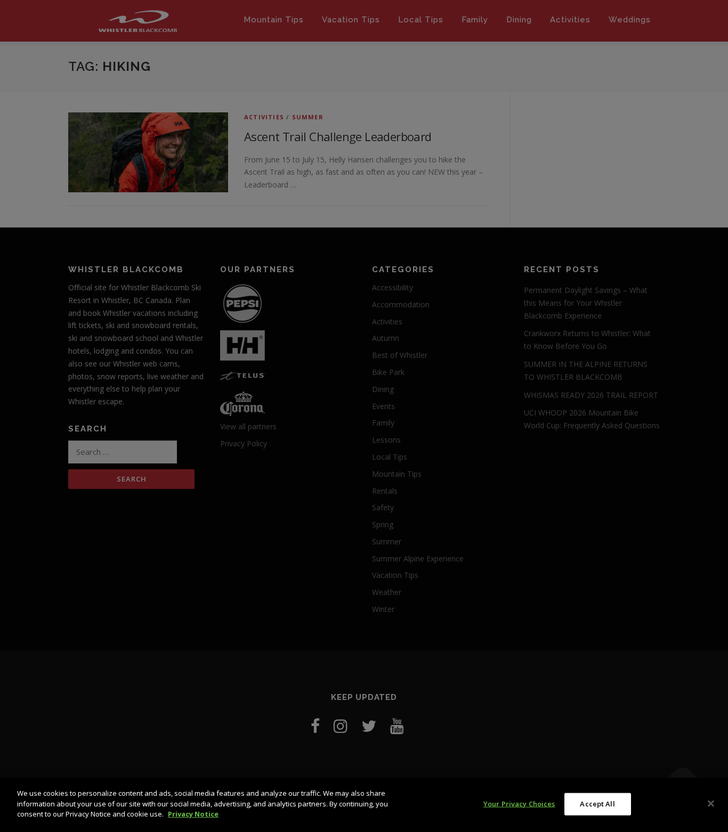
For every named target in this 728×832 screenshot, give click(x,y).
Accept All (597, 804)
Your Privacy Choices (519, 804)
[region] (364, 805)
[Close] (711, 803)
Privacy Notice (193, 814)
